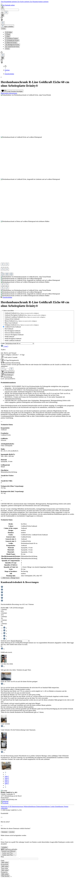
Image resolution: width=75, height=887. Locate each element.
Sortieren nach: (5, 641)
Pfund (7, 34)
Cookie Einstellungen (57, 806)
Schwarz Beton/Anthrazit (12, 333)
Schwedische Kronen (12, 40)
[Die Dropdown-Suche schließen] (6, 12)
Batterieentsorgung (18, 806)
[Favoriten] (2, 18)
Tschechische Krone (12, 46)
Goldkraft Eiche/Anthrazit (13, 327)
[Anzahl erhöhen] (11, 368)
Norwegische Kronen (12, 44)
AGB (10, 806)
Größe (3, 343)
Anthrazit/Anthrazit (22, 313)
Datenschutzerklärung (43, 806)
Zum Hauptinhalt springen (9, 1)
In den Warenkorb (9, 372)
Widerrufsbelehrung (30, 806)
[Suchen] (2, 13)
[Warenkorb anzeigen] (2, 63)
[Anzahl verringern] (3, 368)
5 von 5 (6, 346)
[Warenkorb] (2, 20)
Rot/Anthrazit (9, 329)
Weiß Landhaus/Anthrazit (13, 340)
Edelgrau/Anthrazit (22, 325)
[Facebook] (4, 803)
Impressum (4, 806)
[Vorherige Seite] (5, 774)
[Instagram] (4, 801)
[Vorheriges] (3, 264)
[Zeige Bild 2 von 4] (3, 267)
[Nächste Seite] (5, 785)
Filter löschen (5, 876)
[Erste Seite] (5, 772)
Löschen (11, 832)
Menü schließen (8, 26)
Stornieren (4, 832)
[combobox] (10, 10)
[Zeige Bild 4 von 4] (7, 267)
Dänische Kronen (11, 42)
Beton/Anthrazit (21, 321)
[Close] (1, 817)
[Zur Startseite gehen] (8, 5)
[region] (37, 195)
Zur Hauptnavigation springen (39, 1)
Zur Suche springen (23, 1)
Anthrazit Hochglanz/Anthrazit (25, 315)
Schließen (4, 847)
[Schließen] (1, 272)
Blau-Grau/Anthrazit (11, 323)
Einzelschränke (7, 297)
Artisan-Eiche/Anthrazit (12, 319)
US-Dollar (8, 32)
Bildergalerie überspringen (9, 93)
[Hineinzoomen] (11, 274)
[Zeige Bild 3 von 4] (5, 267)
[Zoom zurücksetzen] (7, 274)
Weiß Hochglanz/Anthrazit (13, 338)
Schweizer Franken (11, 38)
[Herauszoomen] (3, 274)
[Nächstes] (7, 264)
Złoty (7, 36)
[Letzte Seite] (5, 787)
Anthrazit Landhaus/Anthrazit (25, 317)
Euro (7, 48)
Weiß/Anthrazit (9, 336)
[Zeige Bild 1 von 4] (1, 267)
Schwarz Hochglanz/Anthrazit (14, 334)
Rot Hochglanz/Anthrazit (12, 331)
